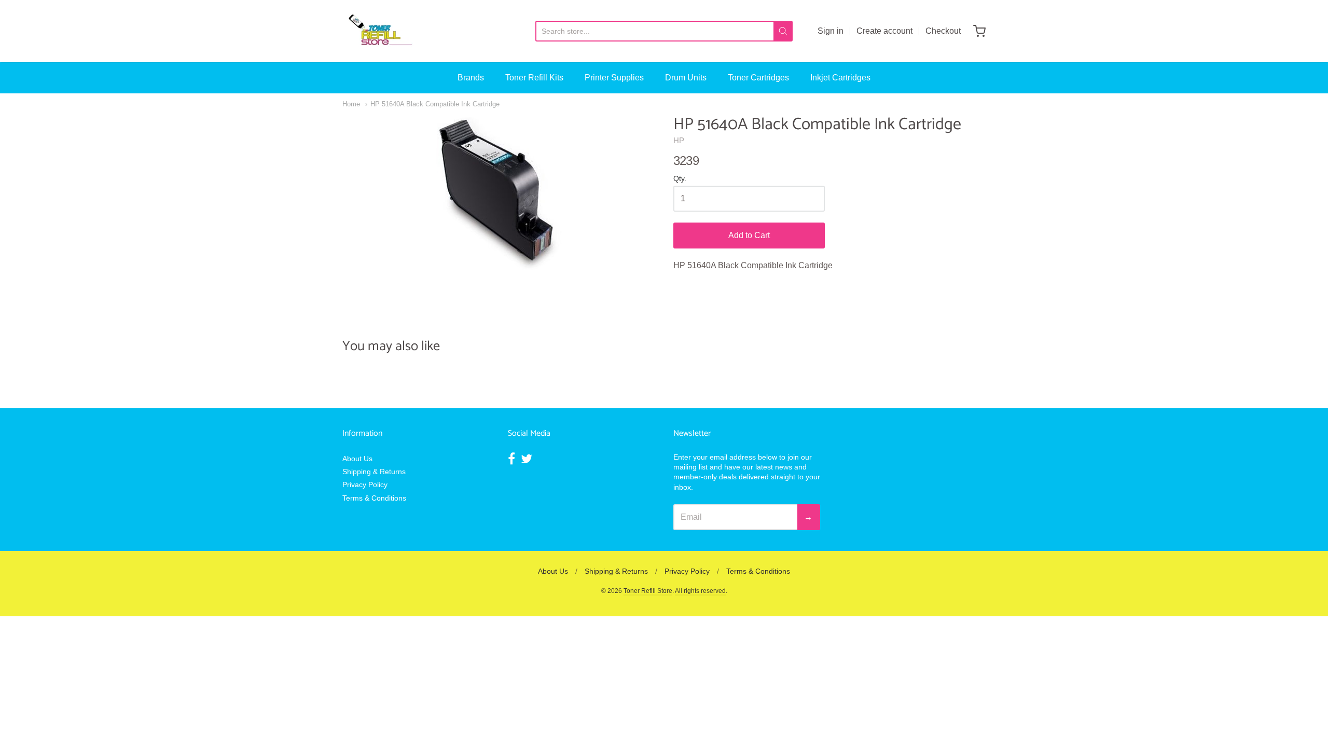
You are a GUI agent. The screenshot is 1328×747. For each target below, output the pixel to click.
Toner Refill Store (648, 590)
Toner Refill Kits (534, 77)
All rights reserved (700, 590)
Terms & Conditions (374, 498)
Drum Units (686, 77)
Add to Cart (749, 235)
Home (351, 104)
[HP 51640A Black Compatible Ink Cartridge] (498, 192)
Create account (884, 30)
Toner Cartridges (758, 77)
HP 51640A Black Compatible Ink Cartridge (435, 104)
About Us (357, 458)
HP (678, 140)
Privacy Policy (365, 484)
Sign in (830, 30)
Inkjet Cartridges (840, 77)
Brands (471, 77)
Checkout (943, 30)
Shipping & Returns (374, 471)
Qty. (679, 179)
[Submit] (783, 31)
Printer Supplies (614, 77)
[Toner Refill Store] (379, 31)
